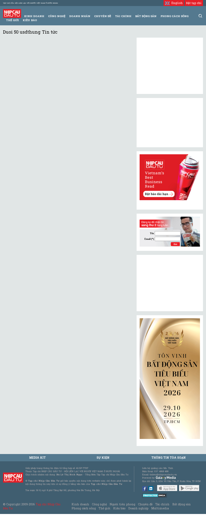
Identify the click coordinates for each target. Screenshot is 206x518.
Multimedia (160, 508)
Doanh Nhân (79, 16)
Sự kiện (103, 457)
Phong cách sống (84, 508)
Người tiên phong (122, 504)
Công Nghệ (56, 16)
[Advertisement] (170, 283)
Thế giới (12, 20)
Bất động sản (146, 16)
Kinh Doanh (34, 16)
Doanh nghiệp (138, 508)
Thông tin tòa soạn (168, 457)
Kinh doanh (80, 504)
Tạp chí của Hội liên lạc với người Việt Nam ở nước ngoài (30, 3)
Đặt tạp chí (194, 3)
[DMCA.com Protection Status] (154, 495)
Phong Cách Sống (174, 16)
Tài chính (162, 504)
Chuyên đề (102, 16)
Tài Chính (123, 16)
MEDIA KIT (37, 457)
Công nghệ (99, 504)
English (176, 3)
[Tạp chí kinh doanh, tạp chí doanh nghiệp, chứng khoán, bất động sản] (12, 13)
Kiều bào (30, 20)
